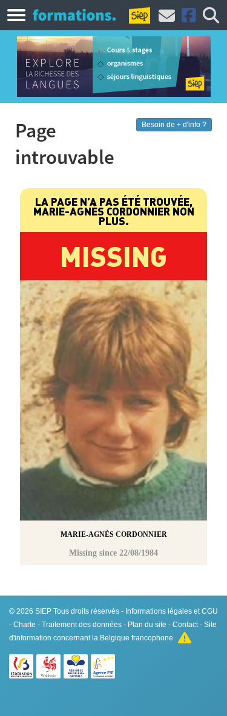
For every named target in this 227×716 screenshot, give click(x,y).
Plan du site (147, 624)
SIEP (43, 611)
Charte (24, 624)
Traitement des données (82, 624)
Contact (185, 624)
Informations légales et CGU (171, 611)
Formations (74, 14)
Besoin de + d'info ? (174, 124)
